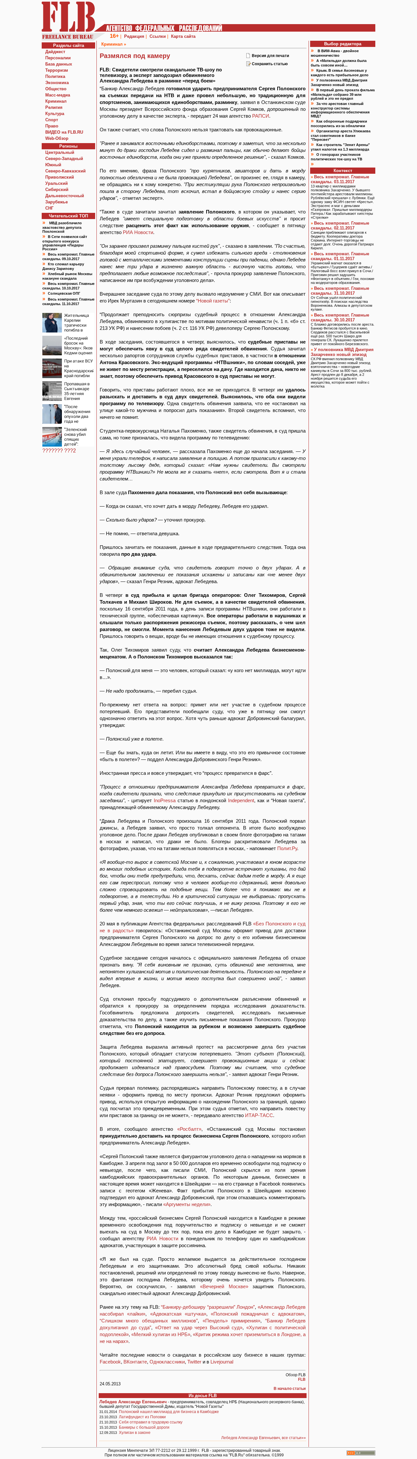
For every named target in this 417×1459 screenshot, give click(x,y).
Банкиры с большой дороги (144, 1427)
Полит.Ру (287, 848)
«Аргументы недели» (186, 1204)
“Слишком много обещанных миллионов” (149, 1320)
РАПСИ (260, 116)
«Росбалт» (189, 1129)
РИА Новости (138, 232)
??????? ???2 (59, 450)
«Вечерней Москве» (224, 1286)
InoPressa (165, 800)
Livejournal (221, 1361)
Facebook (110, 1361)
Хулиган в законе (135, 1432)
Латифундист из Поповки (142, 1417)
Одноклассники (167, 1361)
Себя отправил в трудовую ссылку (150, 1422)
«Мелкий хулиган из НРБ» (160, 1334)
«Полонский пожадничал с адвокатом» (257, 1314)
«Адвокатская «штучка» (178, 1314)
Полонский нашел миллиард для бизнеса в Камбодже (169, 1411)
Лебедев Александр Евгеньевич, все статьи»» (263, 1438)
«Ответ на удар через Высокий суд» (199, 1327)
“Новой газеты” (213, 300)
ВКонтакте (135, 1361)
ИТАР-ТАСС (259, 1115)
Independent (241, 800)
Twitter (195, 1361)
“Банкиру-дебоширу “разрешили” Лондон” (208, 1307)
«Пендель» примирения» (231, 1320)
